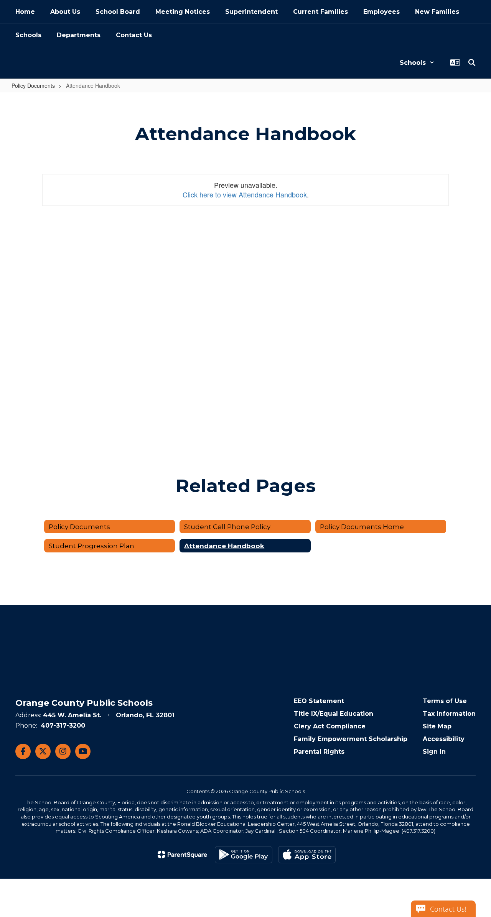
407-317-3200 (63, 725)
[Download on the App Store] (307, 854)
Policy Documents (33, 85)
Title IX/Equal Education (333, 713)
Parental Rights (319, 751)
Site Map (437, 726)
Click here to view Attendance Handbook (245, 194)
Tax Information (449, 713)
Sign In (434, 751)
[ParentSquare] (182, 854)
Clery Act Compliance (330, 726)
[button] (417, 62)
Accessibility (444, 739)
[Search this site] (472, 62)
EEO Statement (319, 701)
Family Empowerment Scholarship (350, 739)
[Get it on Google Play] (243, 854)
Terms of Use (445, 701)
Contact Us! (448, 908)
